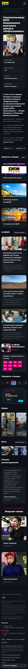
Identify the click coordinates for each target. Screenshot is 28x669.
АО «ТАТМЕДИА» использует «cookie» (11, 645)
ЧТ (13, 382)
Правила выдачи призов (8, 660)
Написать (6, 630)
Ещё (23, 157)
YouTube (4, 642)
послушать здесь (8, 142)
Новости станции (19, 8)
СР (7, 382)
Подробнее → (16, 350)
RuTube (22, 639)
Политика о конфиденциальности (10, 655)
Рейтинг (3, 662)
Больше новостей (19, 232)
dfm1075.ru (12, 618)
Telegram (9, 639)
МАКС (3, 639)
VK (14, 639)
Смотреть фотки (19, 442)
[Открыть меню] (24, 3)
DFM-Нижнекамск (9, 8)
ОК (17, 639)
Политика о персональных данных (10, 657)
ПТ (19, 382)
